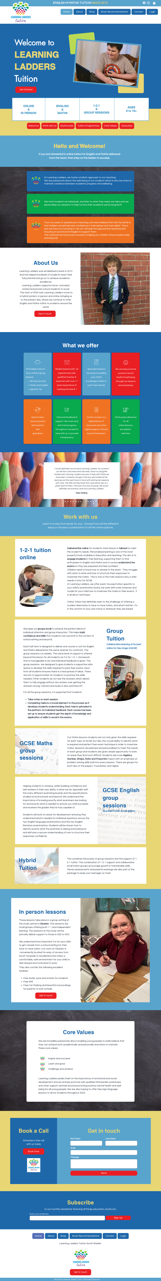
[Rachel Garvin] (88, 501)
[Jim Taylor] (85, 501)
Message (75, 1157)
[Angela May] (68, 501)
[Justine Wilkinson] (83, 501)
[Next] (152, 479)
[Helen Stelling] (65, 501)
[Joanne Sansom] (80, 501)
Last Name (110, 1139)
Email (73, 1148)
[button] (154, 2)
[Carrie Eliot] (70, 501)
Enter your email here (39, 1214)
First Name (75, 1139)
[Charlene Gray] (78, 501)
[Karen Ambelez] (93, 501)
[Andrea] (75, 501)
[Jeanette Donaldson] (90, 501)
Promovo (96, 1279)
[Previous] (9, 479)
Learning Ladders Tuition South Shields (80, 1243)
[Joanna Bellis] (73, 501)
